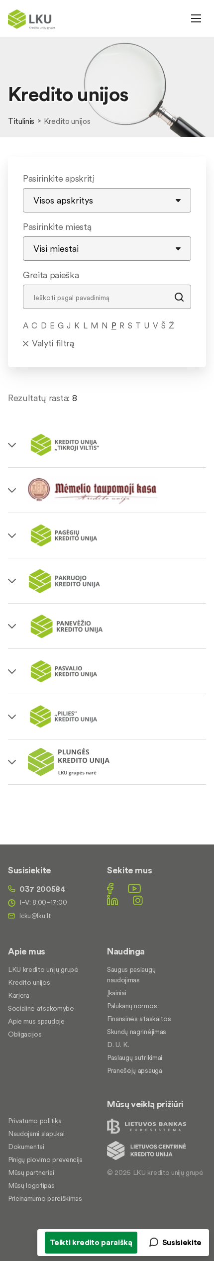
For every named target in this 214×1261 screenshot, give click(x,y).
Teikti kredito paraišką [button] (91, 1242)
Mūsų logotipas (31, 1185)
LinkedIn (112, 900)
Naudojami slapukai (36, 1133)
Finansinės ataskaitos (139, 1018)
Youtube (134, 888)
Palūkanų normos (132, 1005)
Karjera (18, 995)
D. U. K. (118, 1044)
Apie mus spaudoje (36, 1021)
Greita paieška (51, 275)
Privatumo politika (34, 1120)
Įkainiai (116, 992)
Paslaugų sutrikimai (134, 1057)
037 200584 (42, 889)
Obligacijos (24, 1034)
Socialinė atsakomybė (41, 1008)
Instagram (137, 900)
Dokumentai (26, 1146)
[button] (107, 444)
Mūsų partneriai (31, 1172)
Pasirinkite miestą (57, 226)
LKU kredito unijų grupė (43, 969)
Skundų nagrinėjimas (136, 1031)
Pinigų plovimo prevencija (45, 1159)
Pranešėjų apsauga (134, 1070)
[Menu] (196, 18)
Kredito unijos (29, 982)
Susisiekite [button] (182, 1242)
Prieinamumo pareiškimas (45, 1198)
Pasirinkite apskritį (59, 178)
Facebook (110, 888)
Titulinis (21, 121)
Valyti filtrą (53, 343)
